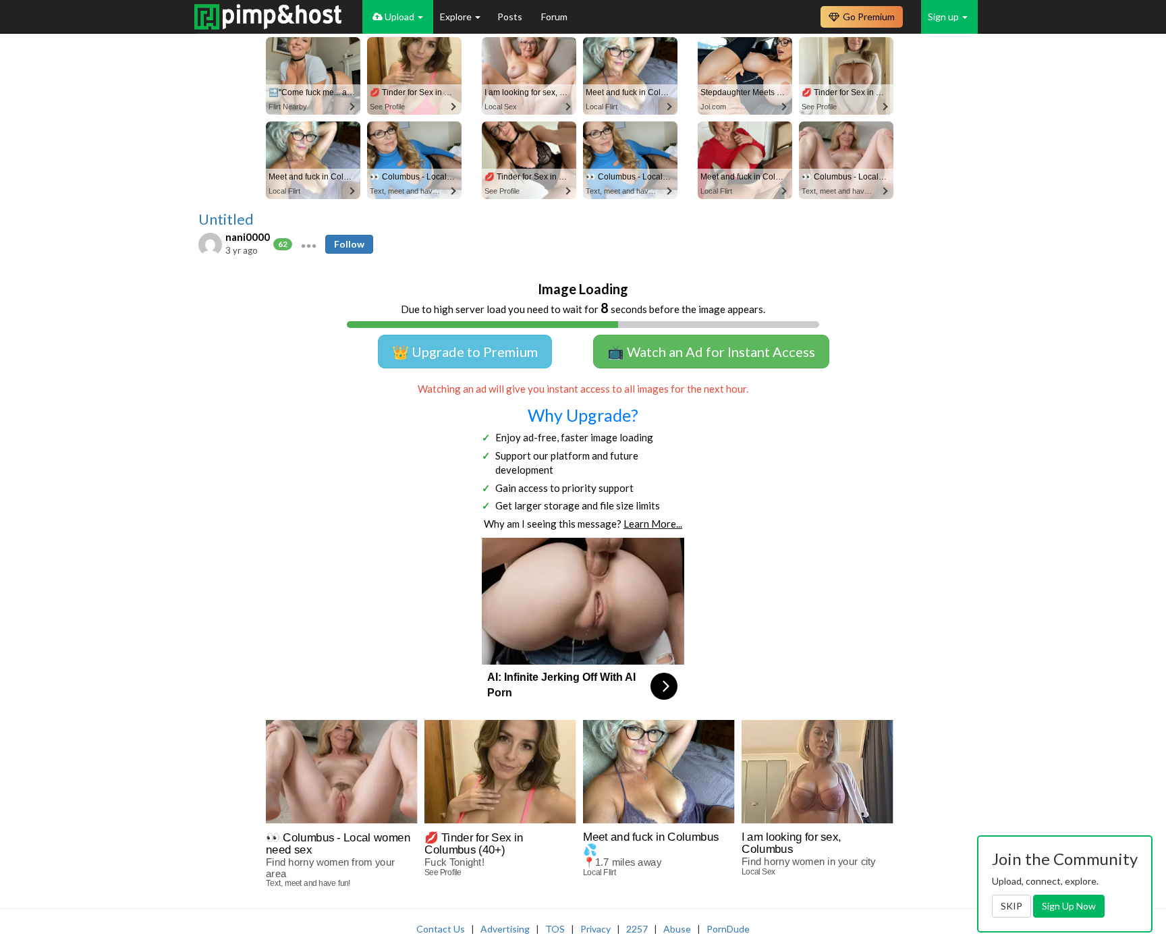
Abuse (677, 929)
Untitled (226, 219)
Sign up (944, 16)
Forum (554, 16)
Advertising (505, 929)
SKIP (1011, 906)
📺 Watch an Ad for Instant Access (711, 351)
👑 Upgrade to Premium (465, 351)
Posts (510, 16)
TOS (555, 929)
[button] (308, 244)
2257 (637, 929)
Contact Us (440, 929)
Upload (399, 16)
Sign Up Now (1069, 906)
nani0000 (247, 237)
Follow (349, 244)
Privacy (595, 929)
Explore (457, 16)
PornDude (728, 929)
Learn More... (652, 524)
